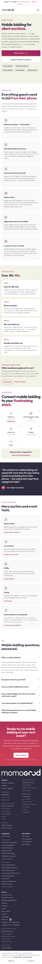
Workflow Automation (9, 856)
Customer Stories (7, 897)
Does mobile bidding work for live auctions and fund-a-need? (18, 695)
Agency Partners (7, 825)
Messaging (5, 794)
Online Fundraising (8, 853)
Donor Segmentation (8, 865)
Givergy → (21, 4)
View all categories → (8, 859)
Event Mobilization (8, 876)
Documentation (7, 948)
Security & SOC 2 (7, 939)
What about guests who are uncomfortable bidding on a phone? (19, 711)
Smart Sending (26, 802)
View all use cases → (8, 886)
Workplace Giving (28, 782)
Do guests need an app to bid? (14, 679)
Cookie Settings (27, 957)
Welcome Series (7, 884)
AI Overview (26, 796)
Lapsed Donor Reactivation (11, 873)
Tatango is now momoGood (11, 925)
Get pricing (7, 382)
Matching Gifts (26, 785)
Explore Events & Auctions (21, 60)
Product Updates (7, 788)
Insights (4, 785)
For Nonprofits (27, 841)
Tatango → (34, 1)
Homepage (5, 917)
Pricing (4, 819)
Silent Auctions (6, 808)
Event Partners (7, 828)
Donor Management (8, 845)
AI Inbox (24, 809)
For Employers (27, 839)
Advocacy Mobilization (9, 881)
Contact (4, 914)
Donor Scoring (26, 799)
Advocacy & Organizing (9, 842)
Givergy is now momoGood (10, 922)
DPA (3, 950)
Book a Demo (19, 53)
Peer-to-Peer (6, 800)
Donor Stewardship (8, 870)
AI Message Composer (29, 804)
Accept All (31, 961)
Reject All (11, 961)
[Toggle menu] (38, 10)
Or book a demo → (21, 381)
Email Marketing (7, 848)
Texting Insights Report (9, 900)
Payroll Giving (26, 790)
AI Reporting (26, 812)
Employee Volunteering (29, 787)
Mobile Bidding (6, 814)
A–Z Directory (6, 836)
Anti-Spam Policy (7, 941)
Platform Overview (8, 783)
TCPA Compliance (7, 934)
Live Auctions (6, 811)
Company (5, 906)
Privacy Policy (17, 957)
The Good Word (7, 895)
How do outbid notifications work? (15, 687)
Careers (4, 903)
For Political (26, 844)
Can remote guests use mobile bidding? (17, 703)
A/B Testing (25, 807)
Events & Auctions (8, 806)
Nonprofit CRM (6, 850)
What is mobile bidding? (11, 657)
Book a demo (6, 911)
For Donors (25, 836)
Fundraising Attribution (9, 867)
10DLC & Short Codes (8, 936)
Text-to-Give (5, 797)
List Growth (5, 878)
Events (4, 908)
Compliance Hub (7, 931)
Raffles (4, 816)
